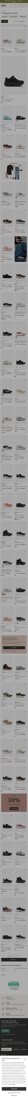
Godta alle (14, 1089)
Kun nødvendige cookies (14, 1092)
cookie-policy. (12, 1084)
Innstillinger (14, 1095)
